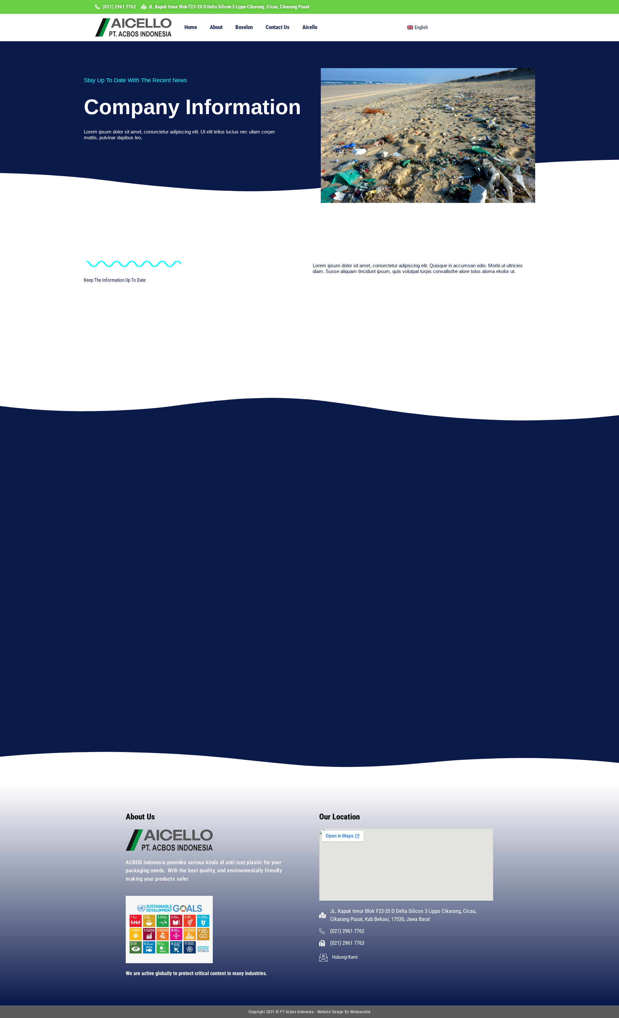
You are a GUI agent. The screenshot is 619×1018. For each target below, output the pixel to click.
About (216, 27)
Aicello (309, 27)
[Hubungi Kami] (323, 958)
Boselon (244, 27)
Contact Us (278, 27)
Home (190, 27)
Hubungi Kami (345, 957)
